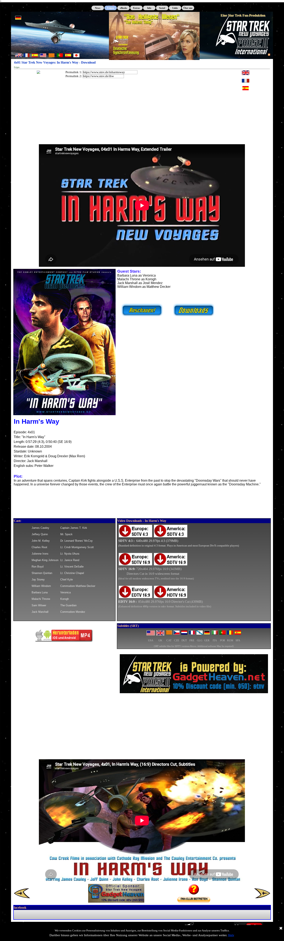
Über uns (187, 8)
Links (175, 8)
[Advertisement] (142, 728)
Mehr (231, 935)
